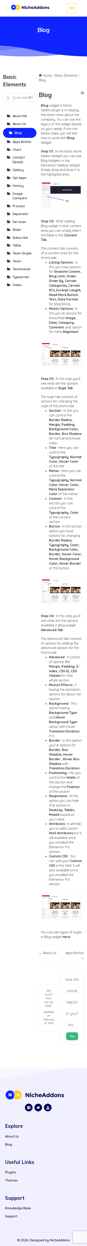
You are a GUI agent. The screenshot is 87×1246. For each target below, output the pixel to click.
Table (17, 245)
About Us (19, 124)
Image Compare (20, 196)
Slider (17, 230)
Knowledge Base (18, 1208)
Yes (72, 1036)
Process (19, 206)
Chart (17, 150)
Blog (18, 133)
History (18, 186)
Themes (11, 1180)
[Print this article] (82, 93)
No (70, 1025)
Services (19, 222)
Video (17, 285)
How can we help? (48, 1001)
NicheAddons (60, 1240)
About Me (20, 116)
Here (66, 937)
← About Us (47, 953)
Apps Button (22, 142)
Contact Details (19, 159)
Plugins (10, 1172)
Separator (21, 214)
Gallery (18, 170)
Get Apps (20, 178)
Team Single (22, 253)
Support (11, 1216)
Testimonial (21, 269)
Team (17, 261)
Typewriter (21, 277)
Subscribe (20, 238)
